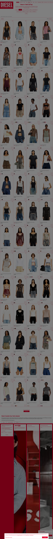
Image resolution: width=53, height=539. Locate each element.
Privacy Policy (27, 535)
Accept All (45, 537)
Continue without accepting (8, 537)
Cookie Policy (31, 535)
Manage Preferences (20, 535)
